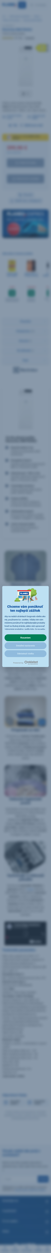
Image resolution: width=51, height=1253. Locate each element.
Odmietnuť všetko (25, 653)
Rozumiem (25, 637)
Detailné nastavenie (25, 645)
